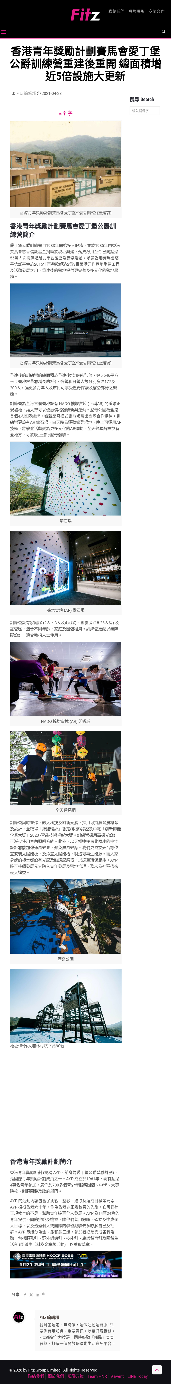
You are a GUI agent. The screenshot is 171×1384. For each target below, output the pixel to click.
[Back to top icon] (157, 1369)
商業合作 (157, 12)
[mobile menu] (4, 32)
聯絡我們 (116, 12)
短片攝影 (136, 12)
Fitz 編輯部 (26, 93)
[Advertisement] (145, 189)
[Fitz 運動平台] (85, 13)
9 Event (117, 1376)
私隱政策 (76, 1376)
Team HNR (97, 1376)
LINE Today (138, 1376)
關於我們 (56, 1376)
